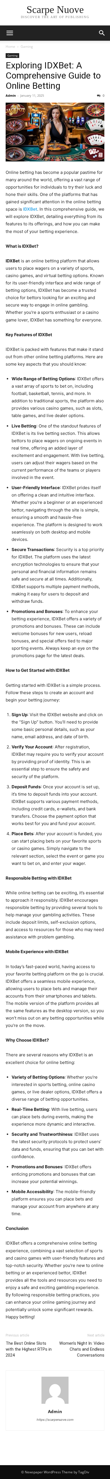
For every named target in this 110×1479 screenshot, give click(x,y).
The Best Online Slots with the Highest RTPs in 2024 (29, 1349)
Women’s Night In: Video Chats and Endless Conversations (81, 1349)
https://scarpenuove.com (55, 1420)
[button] (10, 33)
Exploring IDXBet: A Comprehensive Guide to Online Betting (53, 75)
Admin (11, 95)
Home (10, 46)
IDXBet (30, 209)
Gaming (27, 46)
